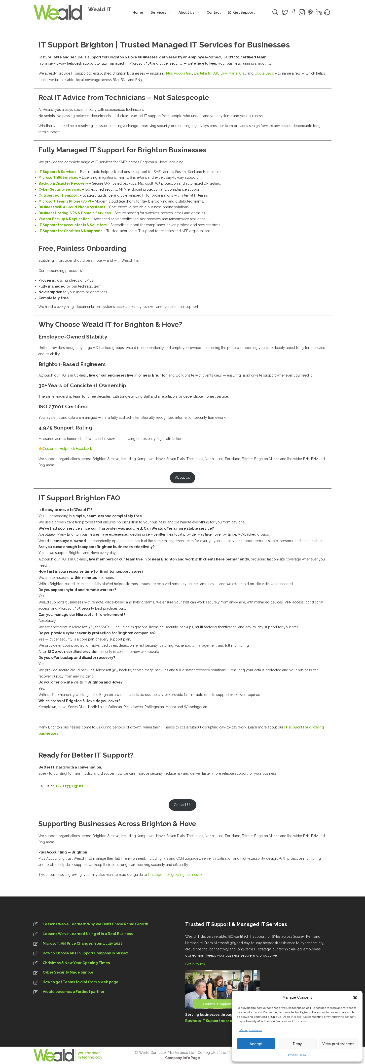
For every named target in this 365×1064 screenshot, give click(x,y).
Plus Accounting (179, 73)
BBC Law (220, 73)
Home (138, 12)
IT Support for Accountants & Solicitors (72, 225)
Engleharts (202, 73)
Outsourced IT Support (58, 195)
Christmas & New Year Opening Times (76, 963)
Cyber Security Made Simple (68, 972)
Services (158, 12)
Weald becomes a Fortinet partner (74, 992)
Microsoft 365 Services (58, 177)
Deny (297, 1044)
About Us (186, 12)
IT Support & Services (57, 172)
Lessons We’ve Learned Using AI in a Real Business (88, 934)
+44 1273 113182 (69, 786)
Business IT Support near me (210, 1021)
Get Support (244, 12)
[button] (355, 997)
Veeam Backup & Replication (64, 219)
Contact (214, 12)
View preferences (338, 1044)
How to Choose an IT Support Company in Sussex (85, 953)
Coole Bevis (264, 73)
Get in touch (195, 964)
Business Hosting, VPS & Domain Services (74, 213)
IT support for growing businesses (175, 875)
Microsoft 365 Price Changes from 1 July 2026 (83, 943)
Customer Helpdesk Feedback (67, 449)
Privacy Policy (297, 1055)
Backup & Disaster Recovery (63, 183)
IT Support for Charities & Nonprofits (70, 231)
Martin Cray (237, 73)
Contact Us (182, 805)
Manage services (250, 1030)
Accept (256, 1044)
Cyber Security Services (59, 189)
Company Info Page (182, 1058)
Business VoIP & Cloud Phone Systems (71, 207)
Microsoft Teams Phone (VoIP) (64, 201)
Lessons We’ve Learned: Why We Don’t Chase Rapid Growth (95, 924)
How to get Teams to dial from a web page (80, 982)
